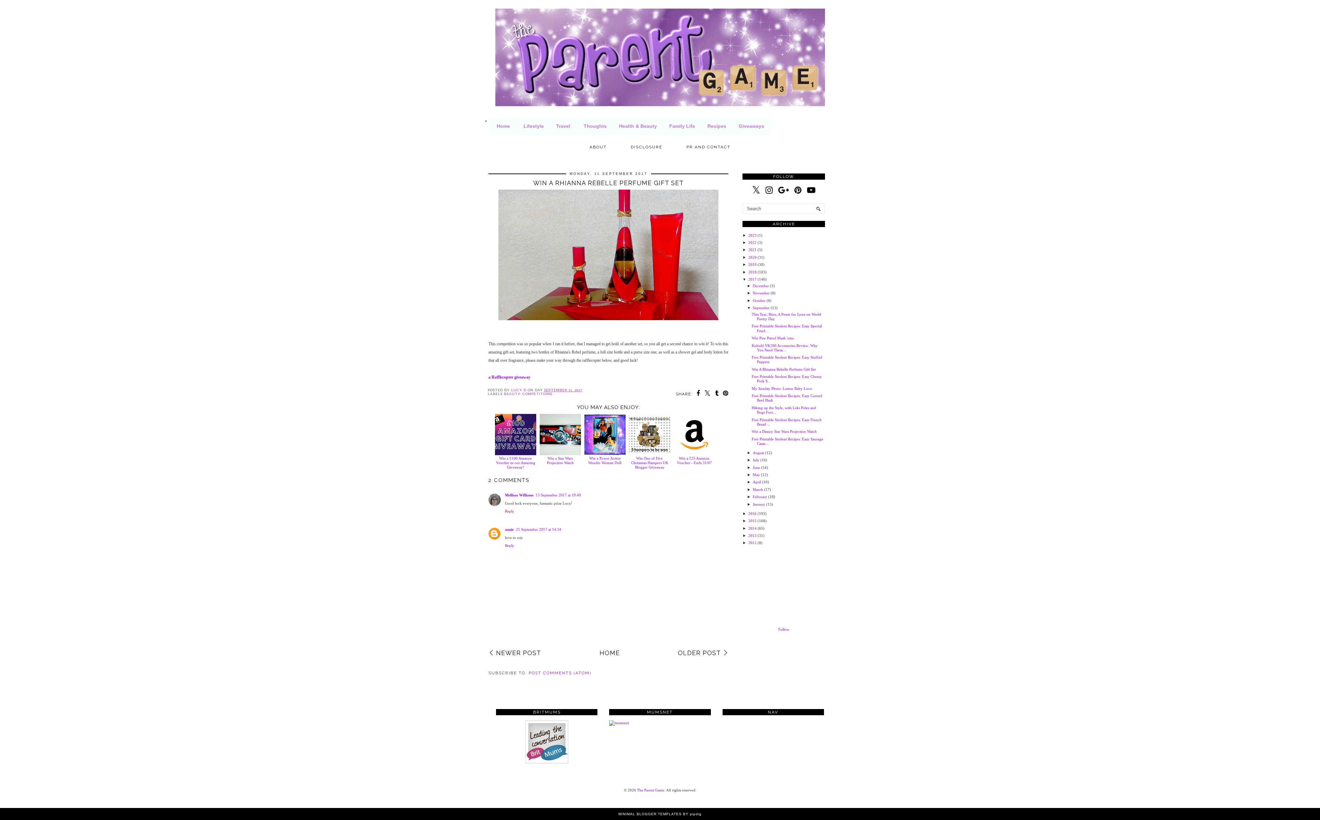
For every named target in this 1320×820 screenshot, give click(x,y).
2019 (752, 264)
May (756, 475)
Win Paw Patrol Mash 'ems (773, 338)
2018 (752, 272)
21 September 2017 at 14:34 (538, 529)
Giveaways (751, 126)
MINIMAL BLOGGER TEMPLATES (650, 814)
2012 (752, 543)
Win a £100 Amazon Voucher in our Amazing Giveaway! (515, 462)
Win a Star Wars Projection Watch (560, 460)
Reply (509, 511)
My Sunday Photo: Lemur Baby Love (782, 388)
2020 (752, 257)
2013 (752, 535)
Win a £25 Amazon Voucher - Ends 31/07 (694, 460)
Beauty (512, 394)
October (759, 301)
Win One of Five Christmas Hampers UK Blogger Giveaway (649, 462)
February (760, 497)
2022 (752, 242)
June (756, 467)
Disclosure (646, 147)
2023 (752, 235)
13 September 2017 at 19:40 (558, 495)
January (759, 504)
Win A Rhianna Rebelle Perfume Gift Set (784, 369)
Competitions (537, 394)
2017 (752, 279)
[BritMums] (546, 762)
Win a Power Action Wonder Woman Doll (605, 460)
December (761, 286)
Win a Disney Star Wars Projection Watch (784, 431)
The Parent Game (650, 790)
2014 (752, 528)
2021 (752, 250)
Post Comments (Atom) (560, 673)
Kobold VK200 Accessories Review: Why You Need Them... (785, 348)
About (598, 147)
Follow (783, 629)
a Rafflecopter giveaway (509, 377)
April (757, 482)
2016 (752, 514)
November (761, 293)
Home (503, 126)
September (761, 308)
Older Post (699, 652)
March (758, 489)
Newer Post (518, 652)
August (758, 453)
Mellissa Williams (519, 495)
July (756, 460)
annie (509, 529)
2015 (752, 521)
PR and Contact (708, 147)
